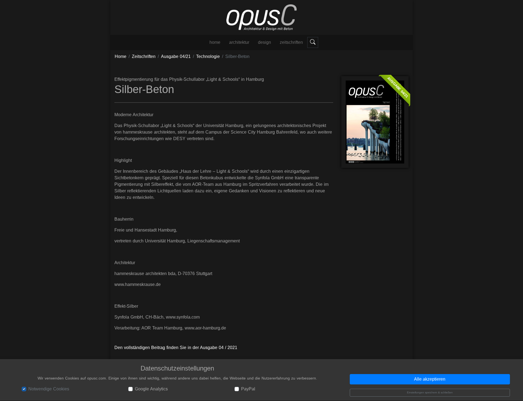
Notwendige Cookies (48, 389)
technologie (208, 56)
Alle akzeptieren (429, 379)
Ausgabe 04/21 (176, 56)
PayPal (248, 389)
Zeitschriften (291, 42)
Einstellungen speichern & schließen (430, 392)
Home (120, 56)
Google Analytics (151, 389)
